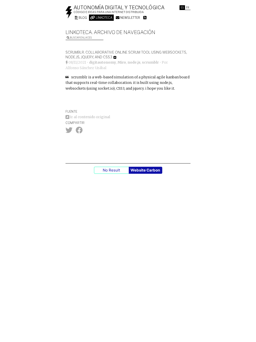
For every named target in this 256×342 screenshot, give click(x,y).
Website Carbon (145, 170)
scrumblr (150, 62)
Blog (82, 18)
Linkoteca (103, 18)
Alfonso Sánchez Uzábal (86, 68)
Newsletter (130, 18)
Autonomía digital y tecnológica (119, 8)
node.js (134, 62)
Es (182, 7)
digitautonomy (102, 62)
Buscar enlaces (80, 37)
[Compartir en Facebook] (79, 131)
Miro (122, 62)
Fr (187, 7)
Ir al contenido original (89, 117)
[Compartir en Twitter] (69, 131)
